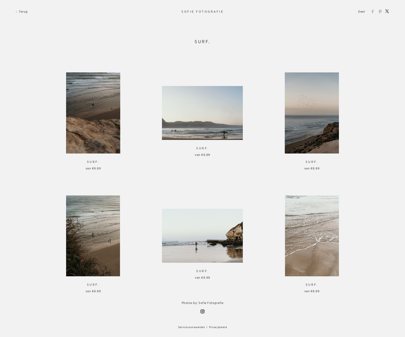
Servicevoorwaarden (191, 327)
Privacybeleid (218, 327)
